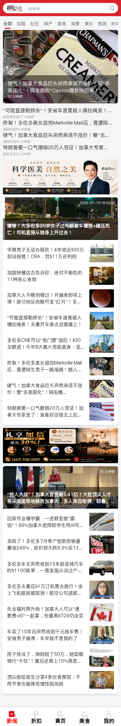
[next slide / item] (114, 66)
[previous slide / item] (7, 66)
